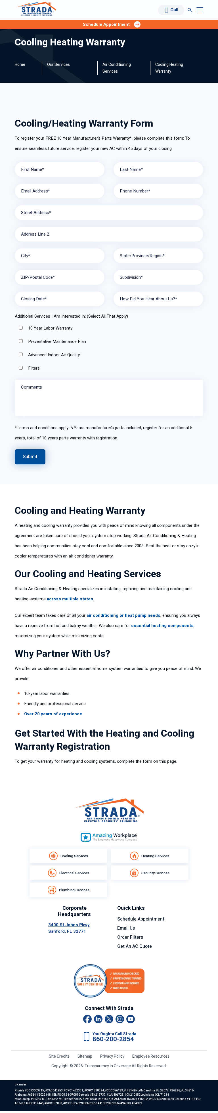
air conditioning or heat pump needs (123, 615)
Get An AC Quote (134, 946)
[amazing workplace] (109, 837)
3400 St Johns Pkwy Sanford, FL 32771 (69, 928)
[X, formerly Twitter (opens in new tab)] (109, 1019)
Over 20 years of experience (53, 714)
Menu (199, 10)
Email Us (126, 928)
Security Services (155, 873)
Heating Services (155, 856)
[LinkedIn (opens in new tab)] (98, 1019)
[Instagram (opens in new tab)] (120, 1019)
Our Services (58, 65)
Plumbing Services (74, 890)
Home (20, 65)
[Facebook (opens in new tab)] (87, 1019)
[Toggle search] (190, 10)
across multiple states (70, 599)
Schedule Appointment (140, 919)
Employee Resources (150, 1056)
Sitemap (84, 1056)
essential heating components (162, 625)
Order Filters (130, 937)
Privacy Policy (112, 1056)
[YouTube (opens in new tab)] (130, 1019)
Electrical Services (74, 873)
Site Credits (59, 1056)
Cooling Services (74, 856)
